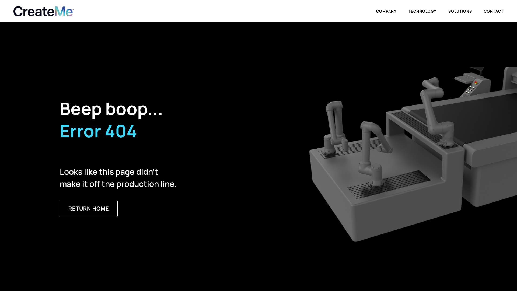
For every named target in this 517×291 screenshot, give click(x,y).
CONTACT (494, 11)
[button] (386, 11)
